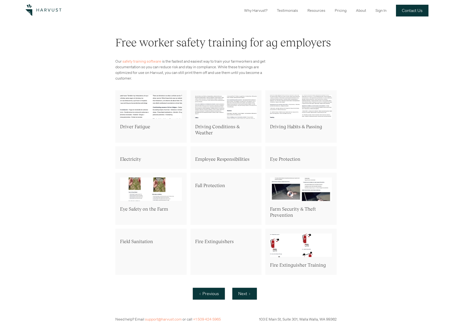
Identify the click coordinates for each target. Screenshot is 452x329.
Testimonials (287, 10)
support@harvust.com (163, 319)
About (361, 10)
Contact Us (412, 10)
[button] (255, 10)
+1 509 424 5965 (207, 319)
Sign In (381, 10)
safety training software (141, 61)
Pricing (341, 10)
